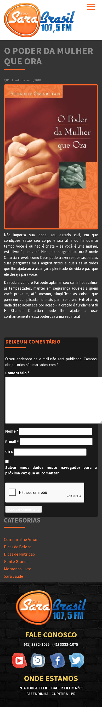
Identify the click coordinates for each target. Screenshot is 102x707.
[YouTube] (20, 660)
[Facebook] (57, 660)
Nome (11, 431)
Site (9, 451)
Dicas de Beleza (17, 546)
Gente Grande (16, 561)
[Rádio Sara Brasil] (39, 19)
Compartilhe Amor (21, 539)
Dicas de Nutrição (19, 554)
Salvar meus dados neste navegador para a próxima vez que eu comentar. (51, 470)
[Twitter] (76, 660)
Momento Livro (17, 568)
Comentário (17, 372)
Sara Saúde (13, 576)
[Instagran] (38, 660)
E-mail (12, 441)
